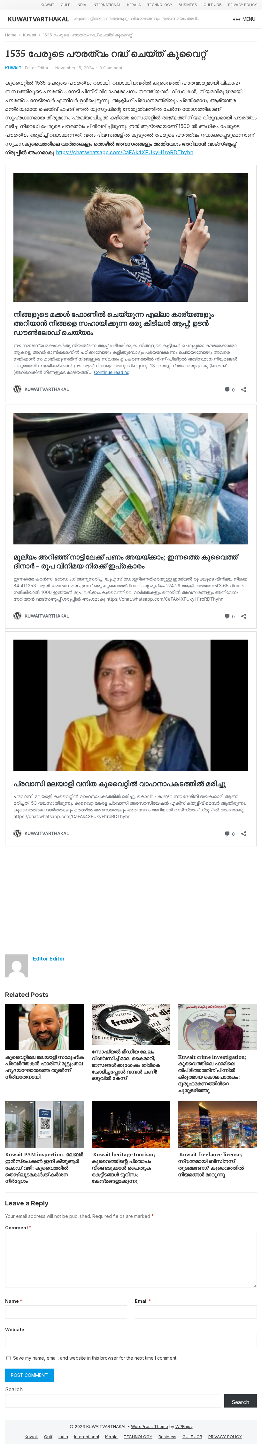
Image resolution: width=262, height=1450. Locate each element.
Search (14, 1389)
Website (14, 1329)
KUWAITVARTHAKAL (38, 19)
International (107, 5)
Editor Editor (37, 67)
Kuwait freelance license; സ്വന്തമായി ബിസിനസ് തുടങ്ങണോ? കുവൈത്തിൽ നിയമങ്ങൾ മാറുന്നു (211, 1164)
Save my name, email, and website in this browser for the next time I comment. (95, 1358)
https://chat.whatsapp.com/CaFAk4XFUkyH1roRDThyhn (124, 152)
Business (188, 5)
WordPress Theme (149, 1426)
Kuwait (47, 5)
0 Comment (110, 67)
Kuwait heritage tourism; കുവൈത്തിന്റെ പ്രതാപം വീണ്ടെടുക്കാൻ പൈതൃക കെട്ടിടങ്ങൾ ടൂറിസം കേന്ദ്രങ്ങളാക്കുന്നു (123, 1167)
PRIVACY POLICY (242, 5)
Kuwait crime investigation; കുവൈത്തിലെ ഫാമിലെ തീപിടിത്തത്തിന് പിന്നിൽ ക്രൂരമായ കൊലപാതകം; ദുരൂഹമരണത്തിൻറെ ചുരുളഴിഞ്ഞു (212, 1073)
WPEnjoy (184, 1426)
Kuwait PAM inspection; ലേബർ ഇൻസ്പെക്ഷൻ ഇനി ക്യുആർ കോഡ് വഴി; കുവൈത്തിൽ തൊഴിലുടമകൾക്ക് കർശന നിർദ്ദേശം (44, 1167)
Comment (18, 1227)
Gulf (65, 5)
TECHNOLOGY (159, 5)
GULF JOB (213, 5)
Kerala (134, 5)
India (81, 5)
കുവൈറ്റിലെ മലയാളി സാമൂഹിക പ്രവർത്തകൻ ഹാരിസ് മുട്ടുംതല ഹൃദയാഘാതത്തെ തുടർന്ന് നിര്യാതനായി (44, 1066)
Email (143, 1301)
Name (13, 1301)
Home (11, 34)
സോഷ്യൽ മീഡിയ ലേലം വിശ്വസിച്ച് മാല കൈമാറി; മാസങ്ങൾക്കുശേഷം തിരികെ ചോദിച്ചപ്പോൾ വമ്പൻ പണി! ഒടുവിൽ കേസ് (126, 1065)
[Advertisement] (131, 896)
